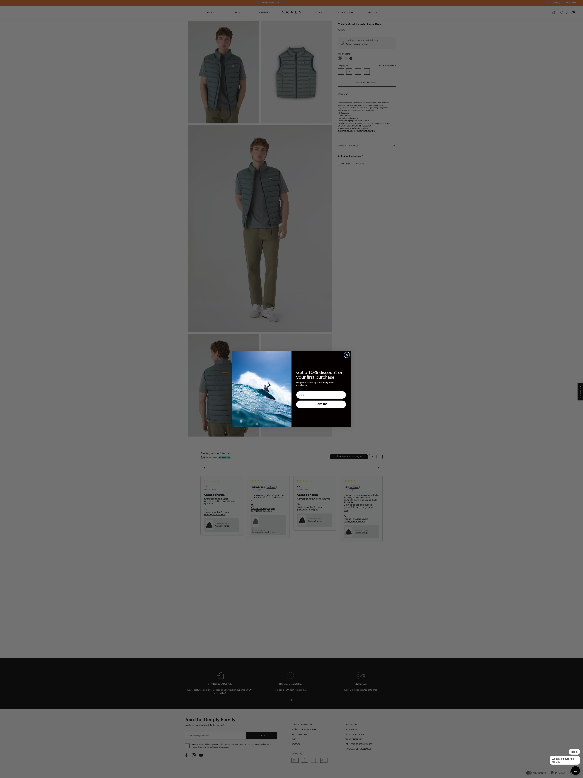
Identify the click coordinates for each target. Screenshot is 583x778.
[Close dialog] (346, 355)
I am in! (321, 404)
